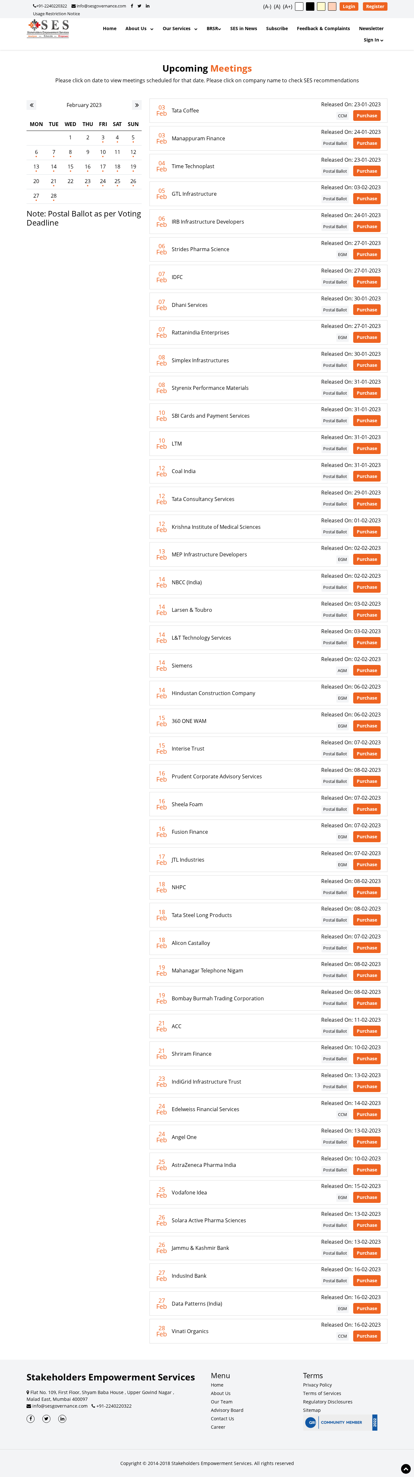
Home (109, 28)
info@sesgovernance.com (101, 6)
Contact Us (222, 1418)
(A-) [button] (267, 6)
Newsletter (371, 28)
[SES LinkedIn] (62, 1419)
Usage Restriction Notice (56, 14)
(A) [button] (277, 6)
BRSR (212, 28)
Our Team (222, 1402)
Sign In (372, 40)
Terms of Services (322, 1393)
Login (349, 6)
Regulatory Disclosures (328, 1402)
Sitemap (312, 1410)
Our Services (178, 28)
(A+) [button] (287, 6)
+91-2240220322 (51, 6)
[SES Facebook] (31, 1419)
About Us (137, 28)
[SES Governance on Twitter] (139, 6)
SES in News (243, 28)
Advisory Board (227, 1410)
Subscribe (277, 28)
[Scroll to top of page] (406, 1469)
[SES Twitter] (46, 1419)
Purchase (367, 115)
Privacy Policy (317, 1385)
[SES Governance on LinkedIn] (147, 6)
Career (218, 1427)
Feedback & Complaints (323, 28)
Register (375, 6)
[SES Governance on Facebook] (132, 6)
